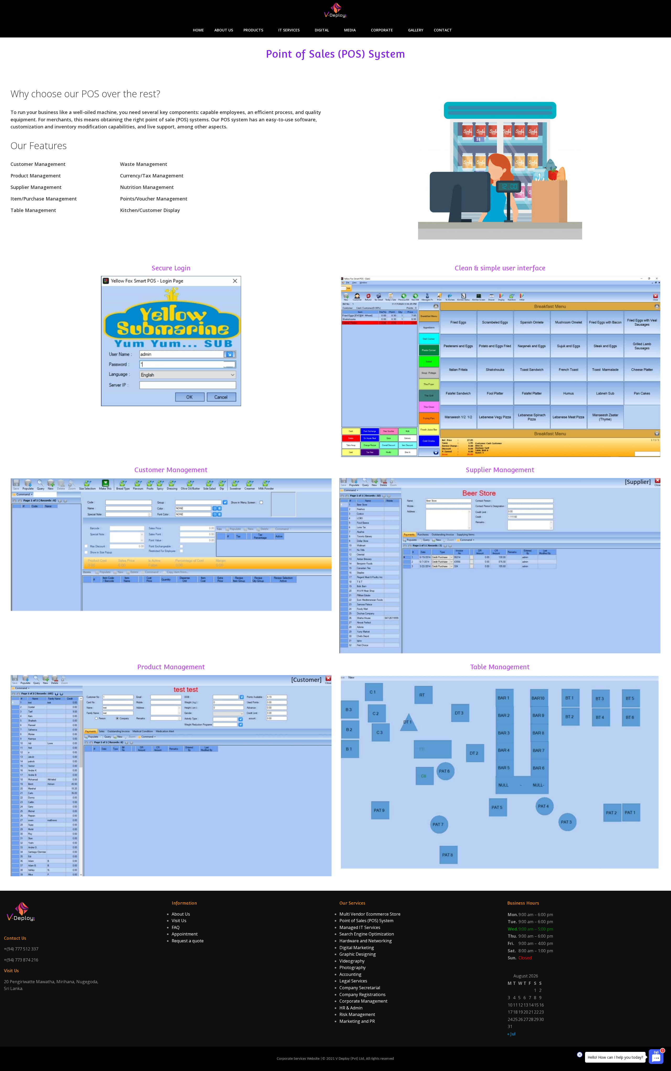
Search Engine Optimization (366, 934)
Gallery (415, 30)
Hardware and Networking (365, 941)
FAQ (176, 927)
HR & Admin (350, 1008)
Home (198, 30)
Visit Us (179, 920)
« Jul (511, 1034)
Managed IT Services (359, 927)
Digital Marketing (356, 947)
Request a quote (188, 941)
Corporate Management (363, 1001)
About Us (223, 30)
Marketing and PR (357, 1021)
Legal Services (353, 981)
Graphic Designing (357, 954)
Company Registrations (362, 994)
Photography (352, 967)
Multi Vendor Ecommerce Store (370, 914)
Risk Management (357, 1014)
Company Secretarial (359, 988)
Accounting (350, 974)
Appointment (185, 934)
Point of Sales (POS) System (366, 920)
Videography (352, 961)
